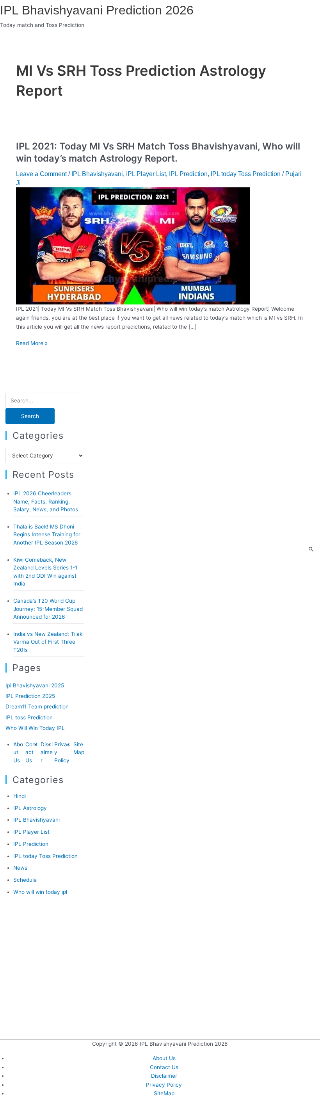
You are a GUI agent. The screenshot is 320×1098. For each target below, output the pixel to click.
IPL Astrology (30, 808)
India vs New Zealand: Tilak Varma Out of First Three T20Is (47, 642)
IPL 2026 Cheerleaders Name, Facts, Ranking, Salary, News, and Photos (45, 501)
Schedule (25, 880)
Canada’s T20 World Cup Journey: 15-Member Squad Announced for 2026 (48, 609)
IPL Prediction (188, 174)
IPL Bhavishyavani (97, 174)
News (20, 868)
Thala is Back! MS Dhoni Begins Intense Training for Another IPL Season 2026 (46, 534)
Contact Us (31, 752)
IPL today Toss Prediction (246, 174)
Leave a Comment (41, 174)
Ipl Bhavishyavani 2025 (34, 685)
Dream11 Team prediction (37, 706)
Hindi (19, 796)
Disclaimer (47, 752)
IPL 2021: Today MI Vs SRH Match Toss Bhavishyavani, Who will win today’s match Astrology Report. (158, 152)
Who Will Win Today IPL (35, 728)
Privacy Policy (164, 1085)
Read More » (32, 343)
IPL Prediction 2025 (30, 696)
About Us (18, 752)
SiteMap (164, 1093)
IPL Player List (146, 174)
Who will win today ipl (40, 892)
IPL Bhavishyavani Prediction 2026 (97, 10)
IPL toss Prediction (29, 717)
